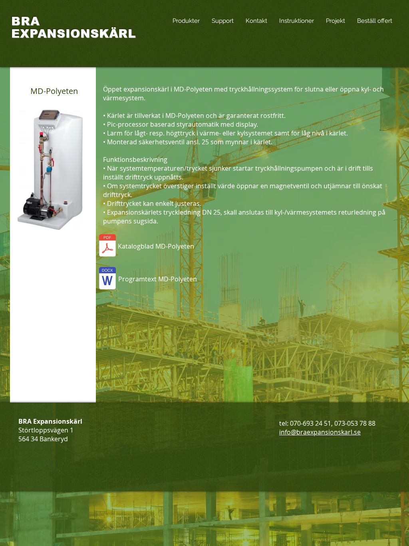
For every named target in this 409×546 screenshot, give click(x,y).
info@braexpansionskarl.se (320, 432)
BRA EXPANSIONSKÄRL (73, 27)
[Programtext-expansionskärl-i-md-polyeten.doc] (107, 279)
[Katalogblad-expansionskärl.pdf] (107, 246)
